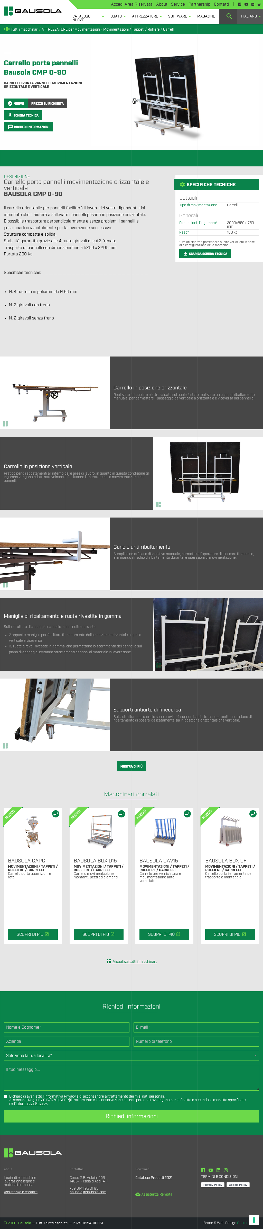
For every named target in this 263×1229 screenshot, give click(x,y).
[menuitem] (87, 16)
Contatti (221, 4)
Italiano (249, 16)
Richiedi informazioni (132, 1116)
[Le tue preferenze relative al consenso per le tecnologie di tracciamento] (254, 1220)
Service (178, 4)
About (161, 4)
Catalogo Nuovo (81, 18)
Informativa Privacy (60, 1096)
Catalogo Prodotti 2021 (153, 1178)
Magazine (206, 16)
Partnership (199, 4)
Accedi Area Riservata (132, 4)
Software (177, 16)
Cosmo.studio (248, 1223)
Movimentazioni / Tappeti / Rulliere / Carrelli (138, 29)
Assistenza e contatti (20, 1192)
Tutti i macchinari (21, 29)
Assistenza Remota (153, 1194)
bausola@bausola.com (88, 1192)
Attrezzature (145, 16)
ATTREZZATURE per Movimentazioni (71, 29)
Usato (116, 16)
